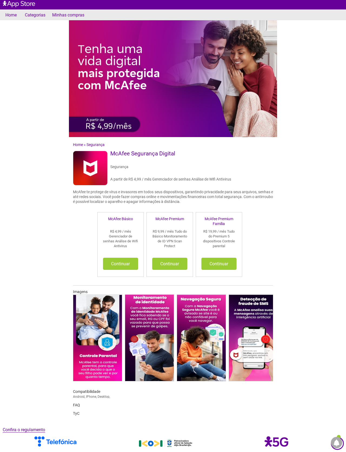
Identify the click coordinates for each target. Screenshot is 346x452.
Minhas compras (68, 14)
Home (11, 14)
